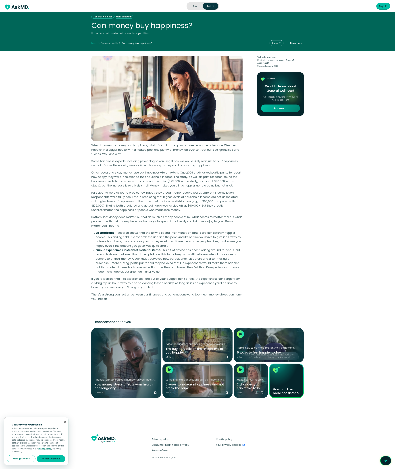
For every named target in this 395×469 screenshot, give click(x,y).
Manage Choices (21, 458)
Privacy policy (160, 439)
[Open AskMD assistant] (385, 460)
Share (275, 43)
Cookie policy (224, 439)
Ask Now (278, 108)
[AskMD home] (17, 6)
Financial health (109, 43)
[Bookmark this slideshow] (155, 393)
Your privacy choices (228, 445)
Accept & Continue (51, 458)
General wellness (102, 16)
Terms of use (160, 450)
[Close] (65, 422)
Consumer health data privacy (170, 445)
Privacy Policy (44, 449)
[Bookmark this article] (226, 357)
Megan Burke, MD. (287, 60)
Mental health (124, 16)
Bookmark (296, 43)
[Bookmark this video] (298, 357)
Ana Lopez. (272, 57)
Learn (94, 43)
